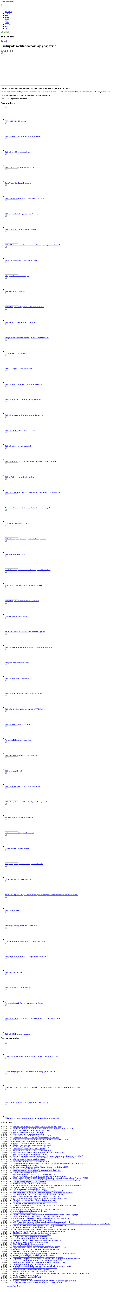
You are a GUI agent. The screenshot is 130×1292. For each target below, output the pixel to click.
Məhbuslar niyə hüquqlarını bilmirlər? (25, 1172)
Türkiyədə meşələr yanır (12, 910)
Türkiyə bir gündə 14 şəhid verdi (15, 291)
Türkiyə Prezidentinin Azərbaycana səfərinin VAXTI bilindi (24, 709)
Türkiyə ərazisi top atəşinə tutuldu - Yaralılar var (20, 322)
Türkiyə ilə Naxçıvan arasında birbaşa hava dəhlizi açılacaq (24, 693)
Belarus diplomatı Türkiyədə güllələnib (17, 848)
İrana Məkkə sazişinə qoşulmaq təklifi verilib (27, 1277)
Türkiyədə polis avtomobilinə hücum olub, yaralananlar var (24, 415)
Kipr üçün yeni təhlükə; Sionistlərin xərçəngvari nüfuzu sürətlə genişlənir (36, 1169)
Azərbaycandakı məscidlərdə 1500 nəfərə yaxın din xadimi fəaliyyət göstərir (37, 1127)
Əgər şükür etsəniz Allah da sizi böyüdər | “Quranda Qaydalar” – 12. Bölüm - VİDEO (40, 1167)
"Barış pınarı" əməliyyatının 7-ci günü (17, 276)
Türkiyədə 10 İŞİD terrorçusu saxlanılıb (17, 152)
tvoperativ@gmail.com (13, 1286)
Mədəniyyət (8, 24)
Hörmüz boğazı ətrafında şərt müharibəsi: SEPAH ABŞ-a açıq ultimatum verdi (38, 1191)
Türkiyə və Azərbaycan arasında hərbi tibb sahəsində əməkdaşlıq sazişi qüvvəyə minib (32, 1018)
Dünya (7, 21)
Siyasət (7, 15)
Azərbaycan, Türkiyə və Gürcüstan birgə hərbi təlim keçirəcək (25, 632)
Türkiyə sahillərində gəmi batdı (15, 554)
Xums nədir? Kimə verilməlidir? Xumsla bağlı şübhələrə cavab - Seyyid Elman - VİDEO (41, 1139)
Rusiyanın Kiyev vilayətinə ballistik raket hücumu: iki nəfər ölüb (33, 1271)
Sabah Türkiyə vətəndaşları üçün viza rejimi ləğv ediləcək (23, 585)
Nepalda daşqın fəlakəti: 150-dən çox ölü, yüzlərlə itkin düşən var (34, 1174)
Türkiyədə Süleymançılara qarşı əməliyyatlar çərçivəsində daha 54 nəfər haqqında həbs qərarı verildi (45, 1205)
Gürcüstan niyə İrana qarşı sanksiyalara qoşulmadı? (29, 1134)
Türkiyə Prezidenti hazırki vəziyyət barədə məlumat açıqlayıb (24, 198)
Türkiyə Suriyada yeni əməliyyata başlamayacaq (20, 167)
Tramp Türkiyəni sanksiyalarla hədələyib (18, 183)
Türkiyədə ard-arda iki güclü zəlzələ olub (18, 446)
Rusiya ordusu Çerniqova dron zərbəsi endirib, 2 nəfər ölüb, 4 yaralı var (36, 1196)
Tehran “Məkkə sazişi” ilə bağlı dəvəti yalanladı (28, 1244)
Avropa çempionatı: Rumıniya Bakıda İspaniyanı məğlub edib (32, 1150)
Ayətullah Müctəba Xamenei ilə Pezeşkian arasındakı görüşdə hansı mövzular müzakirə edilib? (43, 1193)
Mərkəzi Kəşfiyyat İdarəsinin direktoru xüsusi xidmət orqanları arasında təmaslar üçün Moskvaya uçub (46, 1215)
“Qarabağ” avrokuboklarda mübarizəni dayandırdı (29, 1160)
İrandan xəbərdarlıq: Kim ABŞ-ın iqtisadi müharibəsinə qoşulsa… (34, 1255)
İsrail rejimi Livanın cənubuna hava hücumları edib (29, 1141)
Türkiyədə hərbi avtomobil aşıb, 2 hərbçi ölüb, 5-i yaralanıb (24, 384)
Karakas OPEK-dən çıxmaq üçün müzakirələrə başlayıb (31, 1161)
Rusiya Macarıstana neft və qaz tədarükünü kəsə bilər (30, 1154)
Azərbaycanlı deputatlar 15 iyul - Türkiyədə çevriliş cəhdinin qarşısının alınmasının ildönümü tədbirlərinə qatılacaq (41, 895)
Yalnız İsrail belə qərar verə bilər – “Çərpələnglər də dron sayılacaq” (26, 1102)
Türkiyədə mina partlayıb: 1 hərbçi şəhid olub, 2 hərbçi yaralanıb (25, 539)
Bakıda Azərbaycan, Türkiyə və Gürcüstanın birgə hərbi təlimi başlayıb (27, 570)
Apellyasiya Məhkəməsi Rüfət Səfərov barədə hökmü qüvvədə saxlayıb (36, 1249)
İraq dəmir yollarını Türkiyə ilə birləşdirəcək (19, 817)
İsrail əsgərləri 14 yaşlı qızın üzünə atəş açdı (27, 1165)
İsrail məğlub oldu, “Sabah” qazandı (24, 1213)
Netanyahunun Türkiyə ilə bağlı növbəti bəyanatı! (29, 1149)
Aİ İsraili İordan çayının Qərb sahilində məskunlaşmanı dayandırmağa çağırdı (37, 1260)
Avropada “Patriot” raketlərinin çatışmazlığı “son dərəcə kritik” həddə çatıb (37, 1171)
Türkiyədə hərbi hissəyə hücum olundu (17, 678)
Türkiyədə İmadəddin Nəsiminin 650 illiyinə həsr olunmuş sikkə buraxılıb (28, 647)
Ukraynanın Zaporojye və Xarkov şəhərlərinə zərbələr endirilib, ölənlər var (37, 1240)
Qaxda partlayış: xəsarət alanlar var (16, 353)
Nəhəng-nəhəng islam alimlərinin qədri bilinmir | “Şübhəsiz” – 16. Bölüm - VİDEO (31, 1056)
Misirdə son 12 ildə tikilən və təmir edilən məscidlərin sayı (31, 1251)
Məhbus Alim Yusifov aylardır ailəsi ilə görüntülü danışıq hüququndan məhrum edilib (40, 1226)
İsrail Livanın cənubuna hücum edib (24, 1207)
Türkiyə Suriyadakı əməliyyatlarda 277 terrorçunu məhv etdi (24, 307)
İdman (7, 26)
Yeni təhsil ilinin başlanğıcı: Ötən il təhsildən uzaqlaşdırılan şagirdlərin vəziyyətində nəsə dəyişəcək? (45, 1253)
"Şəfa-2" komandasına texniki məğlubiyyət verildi (29, 1189)
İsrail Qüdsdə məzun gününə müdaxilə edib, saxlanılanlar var (32, 1227)
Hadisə (7, 23)
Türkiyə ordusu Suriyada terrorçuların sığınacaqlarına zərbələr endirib (27, 338)
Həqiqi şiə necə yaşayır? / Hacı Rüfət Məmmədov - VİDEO (32, 1235)
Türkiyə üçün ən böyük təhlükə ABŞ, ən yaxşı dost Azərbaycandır (26, 956)
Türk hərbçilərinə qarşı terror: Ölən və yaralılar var (21, 926)
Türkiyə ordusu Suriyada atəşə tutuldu (17, 663)
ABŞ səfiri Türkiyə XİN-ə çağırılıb (16, 121)
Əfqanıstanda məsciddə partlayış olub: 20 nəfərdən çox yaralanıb (25, 941)
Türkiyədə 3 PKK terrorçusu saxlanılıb (17, 1034)
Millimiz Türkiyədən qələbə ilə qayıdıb (25, 1275)
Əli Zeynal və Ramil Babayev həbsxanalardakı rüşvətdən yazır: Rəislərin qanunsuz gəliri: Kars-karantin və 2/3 (48, 1163)
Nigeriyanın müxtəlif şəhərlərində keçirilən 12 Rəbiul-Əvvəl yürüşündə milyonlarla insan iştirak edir (45, 1158)
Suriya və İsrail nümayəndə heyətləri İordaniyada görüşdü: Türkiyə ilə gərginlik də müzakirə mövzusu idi (46, 1259)
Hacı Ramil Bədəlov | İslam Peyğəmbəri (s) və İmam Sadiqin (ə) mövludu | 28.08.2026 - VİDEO (44, 1128)
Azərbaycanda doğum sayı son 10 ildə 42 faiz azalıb (29, 1182)
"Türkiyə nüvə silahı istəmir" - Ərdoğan (17, 523)
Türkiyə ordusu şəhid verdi (13, 771)
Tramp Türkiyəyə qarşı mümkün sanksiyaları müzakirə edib (24, 864)
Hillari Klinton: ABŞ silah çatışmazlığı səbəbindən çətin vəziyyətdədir (35, 1233)
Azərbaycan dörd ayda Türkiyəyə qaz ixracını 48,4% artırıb (24, 1003)
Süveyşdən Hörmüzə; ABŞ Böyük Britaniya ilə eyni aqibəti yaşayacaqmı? (36, 1246)
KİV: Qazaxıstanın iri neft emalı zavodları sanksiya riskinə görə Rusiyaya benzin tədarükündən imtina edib (47, 1185)
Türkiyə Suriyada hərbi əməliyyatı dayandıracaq (20, 229)
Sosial (7, 19)
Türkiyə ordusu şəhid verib (13, 972)
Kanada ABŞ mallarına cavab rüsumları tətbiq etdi (29, 1204)
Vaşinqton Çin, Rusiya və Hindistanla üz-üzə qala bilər (30, 1242)
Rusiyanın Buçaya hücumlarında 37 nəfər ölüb (28, 1132)
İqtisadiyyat (8, 17)
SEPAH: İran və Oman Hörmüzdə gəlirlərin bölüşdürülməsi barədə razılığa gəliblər (39, 1176)
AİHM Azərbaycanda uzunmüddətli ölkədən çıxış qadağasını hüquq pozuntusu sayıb (32, 1118)
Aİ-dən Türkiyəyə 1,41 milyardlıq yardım (18, 879)
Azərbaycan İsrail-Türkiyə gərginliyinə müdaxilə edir (30, 1237)
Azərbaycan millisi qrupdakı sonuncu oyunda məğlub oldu (31, 1143)
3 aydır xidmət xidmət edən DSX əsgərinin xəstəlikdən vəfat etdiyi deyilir (36, 1216)
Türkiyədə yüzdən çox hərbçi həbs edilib (18, 987)
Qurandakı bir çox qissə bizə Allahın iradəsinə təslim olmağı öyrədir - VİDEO (30, 1072)
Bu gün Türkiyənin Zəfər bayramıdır (16, 616)
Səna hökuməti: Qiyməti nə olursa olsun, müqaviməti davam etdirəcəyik (36, 1138)
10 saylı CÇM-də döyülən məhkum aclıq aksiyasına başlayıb (32, 1238)
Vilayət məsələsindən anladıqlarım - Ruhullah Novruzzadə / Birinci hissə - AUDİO (39, 1248)
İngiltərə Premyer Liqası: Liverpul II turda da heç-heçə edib (32, 1130)
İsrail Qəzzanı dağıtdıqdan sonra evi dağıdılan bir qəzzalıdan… (33, 1264)
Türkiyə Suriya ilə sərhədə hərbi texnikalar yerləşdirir (22, 601)
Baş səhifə (4, 41)
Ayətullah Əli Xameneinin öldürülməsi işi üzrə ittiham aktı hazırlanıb (35, 1136)
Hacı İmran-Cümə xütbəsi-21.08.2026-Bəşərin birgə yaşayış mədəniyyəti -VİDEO (39, 1262)
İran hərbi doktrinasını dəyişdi (22, 1279)
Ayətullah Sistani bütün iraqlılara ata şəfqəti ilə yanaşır (30, 1211)
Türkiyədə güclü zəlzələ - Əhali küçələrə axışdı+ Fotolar (23, 399)
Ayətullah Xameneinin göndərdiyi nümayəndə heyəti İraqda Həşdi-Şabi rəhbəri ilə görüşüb (42, 1266)
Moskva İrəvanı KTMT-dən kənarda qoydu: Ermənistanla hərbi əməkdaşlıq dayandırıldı (41, 1218)
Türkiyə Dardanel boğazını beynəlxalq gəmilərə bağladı (23, 136)
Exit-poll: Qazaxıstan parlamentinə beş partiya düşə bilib (31, 1270)
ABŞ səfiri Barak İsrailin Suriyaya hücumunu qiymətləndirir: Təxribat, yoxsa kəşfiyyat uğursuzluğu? (45, 1281)
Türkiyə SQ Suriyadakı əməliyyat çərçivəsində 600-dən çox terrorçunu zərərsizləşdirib (32, 245)
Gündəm (7, 13)
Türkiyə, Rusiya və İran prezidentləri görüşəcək (20, 477)
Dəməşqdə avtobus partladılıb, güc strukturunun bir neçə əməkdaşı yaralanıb (37, 1282)
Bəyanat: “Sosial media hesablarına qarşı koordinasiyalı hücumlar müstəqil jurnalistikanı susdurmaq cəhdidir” (48, 1156)
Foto (6, 28)
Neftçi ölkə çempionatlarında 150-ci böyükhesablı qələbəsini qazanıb (35, 1268)
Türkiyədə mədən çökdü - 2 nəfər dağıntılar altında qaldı (23, 786)
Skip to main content (7, 2)
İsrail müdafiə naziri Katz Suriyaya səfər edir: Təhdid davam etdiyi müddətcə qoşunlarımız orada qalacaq (46, 1180)
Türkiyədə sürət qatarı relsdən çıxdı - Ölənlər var (20, 430)
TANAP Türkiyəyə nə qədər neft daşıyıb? (18, 369)
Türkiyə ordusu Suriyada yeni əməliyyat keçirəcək (21, 755)
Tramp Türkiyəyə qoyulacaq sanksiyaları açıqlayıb (21, 260)
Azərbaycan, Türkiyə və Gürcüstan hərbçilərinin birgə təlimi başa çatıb (27, 508)
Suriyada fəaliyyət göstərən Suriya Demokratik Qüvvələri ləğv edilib (35, 1202)
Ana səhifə (8, 12)
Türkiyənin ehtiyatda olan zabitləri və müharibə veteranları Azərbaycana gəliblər (30, 461)
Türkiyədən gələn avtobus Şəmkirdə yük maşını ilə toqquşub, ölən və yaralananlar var (32, 492)
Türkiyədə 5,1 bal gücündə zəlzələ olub (17, 724)
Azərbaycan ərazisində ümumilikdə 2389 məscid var (29, 1183)
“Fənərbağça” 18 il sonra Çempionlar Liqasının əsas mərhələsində (34, 1187)
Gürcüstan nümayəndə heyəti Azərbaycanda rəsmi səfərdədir (32, 1145)
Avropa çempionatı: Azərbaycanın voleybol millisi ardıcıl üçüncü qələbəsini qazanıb (39, 1231)
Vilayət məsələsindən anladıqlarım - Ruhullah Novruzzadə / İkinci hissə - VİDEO (39, 1152)
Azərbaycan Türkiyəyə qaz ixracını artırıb (18, 740)
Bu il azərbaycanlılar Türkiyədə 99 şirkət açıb (19, 833)
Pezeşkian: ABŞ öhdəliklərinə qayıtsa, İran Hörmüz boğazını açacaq (34, 1147)
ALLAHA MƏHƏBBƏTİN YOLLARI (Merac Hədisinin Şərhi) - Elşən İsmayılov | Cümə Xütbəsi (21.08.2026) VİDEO (52, 1273)
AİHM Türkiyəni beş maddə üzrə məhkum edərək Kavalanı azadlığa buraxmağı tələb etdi (41, 1222)
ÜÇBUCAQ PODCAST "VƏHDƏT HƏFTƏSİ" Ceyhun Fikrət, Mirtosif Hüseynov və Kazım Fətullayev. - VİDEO (43, 1087)
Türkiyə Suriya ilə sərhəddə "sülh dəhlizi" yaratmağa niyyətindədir (26, 802)
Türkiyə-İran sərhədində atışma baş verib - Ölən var (21, 214)
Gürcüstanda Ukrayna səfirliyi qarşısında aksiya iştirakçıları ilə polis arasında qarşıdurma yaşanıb (44, 1229)
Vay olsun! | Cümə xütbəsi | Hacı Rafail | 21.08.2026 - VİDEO (33, 1220)
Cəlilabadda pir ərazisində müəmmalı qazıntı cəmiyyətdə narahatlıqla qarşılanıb (38, 1257)
